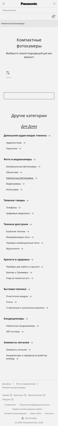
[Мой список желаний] (53, 16)
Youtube (5, 395)
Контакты (49, 413)
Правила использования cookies (27, 409)
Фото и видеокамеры (26, 384)
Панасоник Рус (9, 10)
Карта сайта (35, 413)
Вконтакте (18, 395)
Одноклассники (35, 395)
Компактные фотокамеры (14, 387)
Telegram (6, 399)
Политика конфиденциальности (34, 404)
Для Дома (29, 126)
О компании (10, 404)
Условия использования (15, 413)
